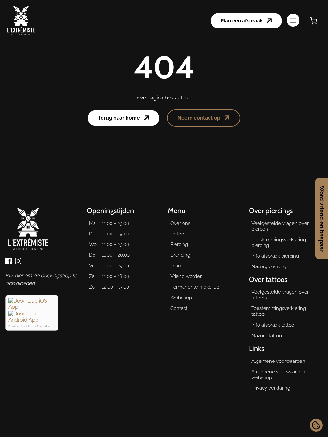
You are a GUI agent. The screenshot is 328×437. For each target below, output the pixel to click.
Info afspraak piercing (275, 256)
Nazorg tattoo (266, 335)
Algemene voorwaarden (278, 361)
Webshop (181, 297)
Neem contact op (198, 118)
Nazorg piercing (268, 266)
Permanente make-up (194, 287)
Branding (180, 255)
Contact (179, 308)
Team (176, 266)
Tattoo (177, 234)
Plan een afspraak (242, 21)
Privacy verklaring (270, 388)
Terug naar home (119, 118)
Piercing (179, 244)
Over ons (180, 223)
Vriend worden (186, 276)
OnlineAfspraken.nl (40, 326)
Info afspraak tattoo (272, 325)
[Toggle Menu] (293, 21)
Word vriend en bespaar (321, 219)
